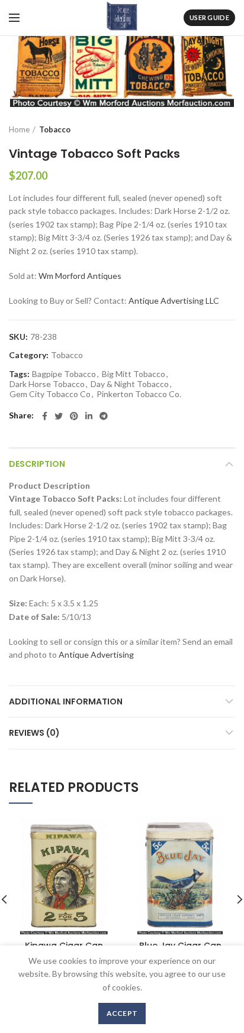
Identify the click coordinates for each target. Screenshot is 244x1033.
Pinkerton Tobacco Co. (139, 394)
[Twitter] (58, 416)
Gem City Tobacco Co (50, 394)
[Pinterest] (74, 416)
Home (19, 129)
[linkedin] (89, 416)
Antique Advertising (96, 654)
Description (37, 464)
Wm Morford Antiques (79, 276)
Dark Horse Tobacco (47, 384)
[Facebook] (44, 416)
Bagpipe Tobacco (64, 374)
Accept (122, 1013)
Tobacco (54, 129)
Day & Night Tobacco (130, 384)
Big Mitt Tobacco (133, 374)
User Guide (209, 17)
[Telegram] (103, 416)
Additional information (66, 701)
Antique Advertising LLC (174, 300)
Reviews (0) (34, 733)
